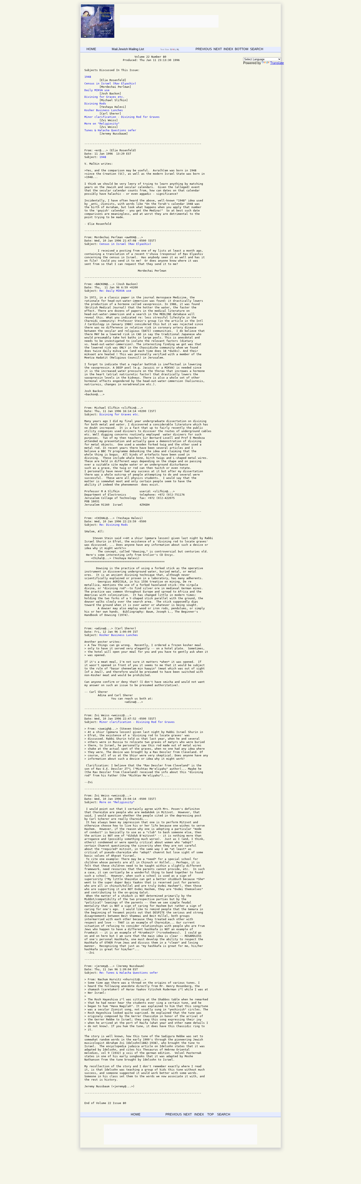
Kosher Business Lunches (103, 110)
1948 (87, 76)
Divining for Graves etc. (104, 96)
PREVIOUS (204, 49)
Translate (277, 63)
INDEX (228, 49)
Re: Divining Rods (113, 524)
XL (178, 49)
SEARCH (256, 49)
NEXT (218, 49)
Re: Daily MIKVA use (115, 290)
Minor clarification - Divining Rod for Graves (122, 116)
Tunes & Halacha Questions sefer (110, 130)
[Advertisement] (169, 21)
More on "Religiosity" (101, 123)
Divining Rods (95, 103)
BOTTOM (241, 49)
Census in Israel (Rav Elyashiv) (110, 83)
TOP (210, 1114)
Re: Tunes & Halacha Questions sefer (128, 972)
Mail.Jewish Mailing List (128, 49)
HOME (91, 49)
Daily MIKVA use (96, 90)
